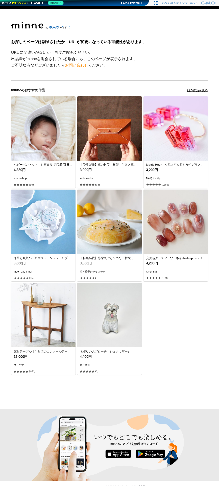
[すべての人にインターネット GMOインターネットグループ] (189, 3)
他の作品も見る (197, 90)
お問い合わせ (76, 65)
